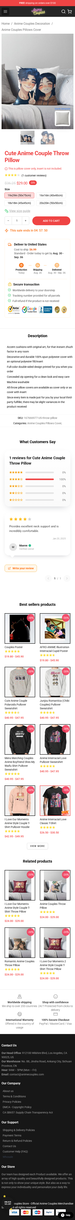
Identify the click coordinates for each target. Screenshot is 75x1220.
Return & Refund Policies (17, 1140)
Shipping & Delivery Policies (19, 1130)
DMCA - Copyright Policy (17, 1107)
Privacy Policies (12, 1101)
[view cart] (69, 11)
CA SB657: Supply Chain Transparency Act (28, 1112)
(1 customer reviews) (34, 175)
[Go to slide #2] (47, 137)
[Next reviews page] (66, 578)
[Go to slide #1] (27, 137)
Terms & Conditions (14, 1096)
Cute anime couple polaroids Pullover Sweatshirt (16, 704)
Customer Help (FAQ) (15, 1151)
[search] (63, 11)
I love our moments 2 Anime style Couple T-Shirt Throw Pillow (53, 965)
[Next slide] (67, 81)
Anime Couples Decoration (32, 23)
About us (8, 1091)
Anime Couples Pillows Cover (21, 30)
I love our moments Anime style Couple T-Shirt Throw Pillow (17, 907)
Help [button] (68, 1215)
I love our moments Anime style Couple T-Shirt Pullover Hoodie (17, 823)
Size (7, 189)
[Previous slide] (7, 81)
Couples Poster (14, 647)
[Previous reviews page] (48, 578)
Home (6, 23)
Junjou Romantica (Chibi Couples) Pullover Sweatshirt (54, 704)
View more (37, 846)
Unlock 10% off (7, 1203)
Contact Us (9, 1146)
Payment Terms (12, 1135)
